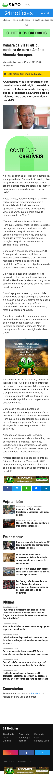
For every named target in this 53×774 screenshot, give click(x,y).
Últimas (9, 602)
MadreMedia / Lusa (12, 62)
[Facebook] (26, 752)
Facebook (36, 693)
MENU (27, 5)
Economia (7, 624)
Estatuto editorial (25, 761)
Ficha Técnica (8, 761)
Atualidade (8, 65)
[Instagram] (10, 752)
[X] (42, 752)
